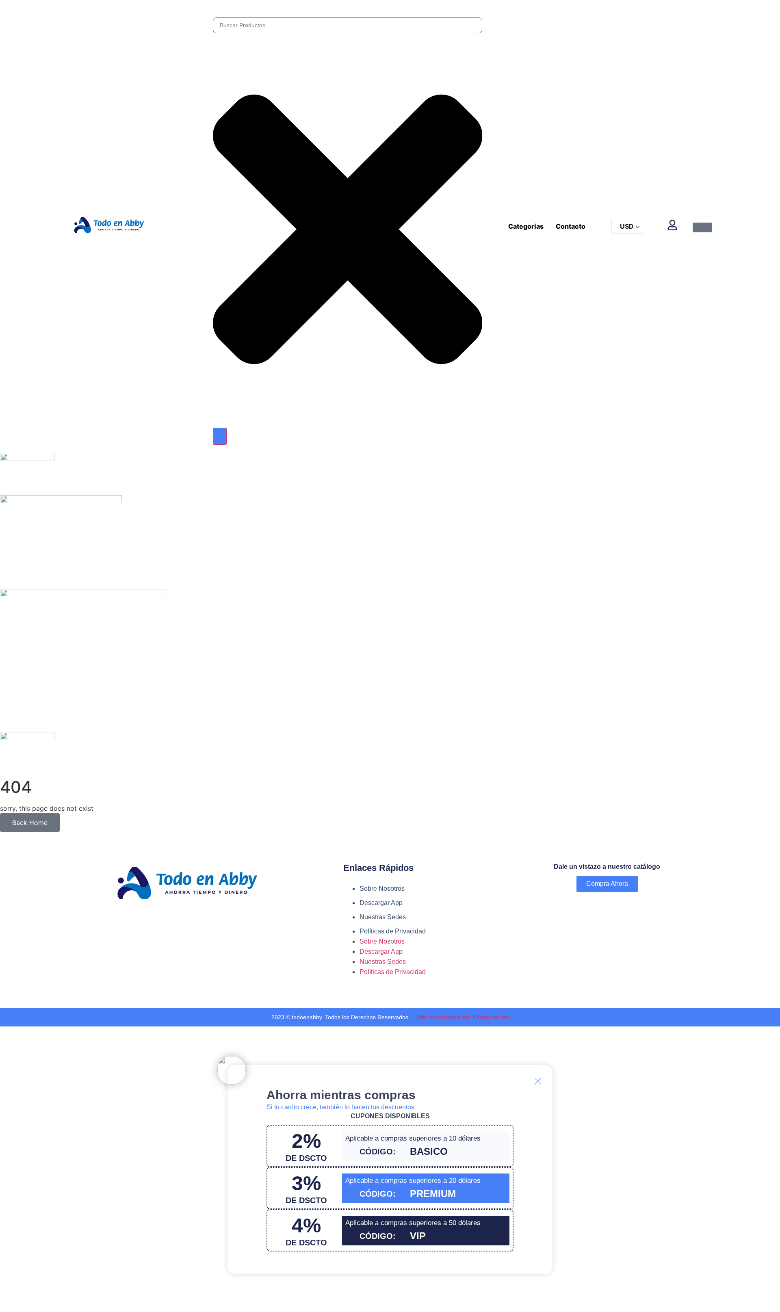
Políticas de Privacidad (393, 931)
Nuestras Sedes (383, 917)
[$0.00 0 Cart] (702, 227)
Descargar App (381, 902)
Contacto (570, 226)
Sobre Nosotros (382, 888)
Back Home (30, 822)
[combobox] (348, 25)
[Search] (220, 436)
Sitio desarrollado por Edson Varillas (462, 1017)
